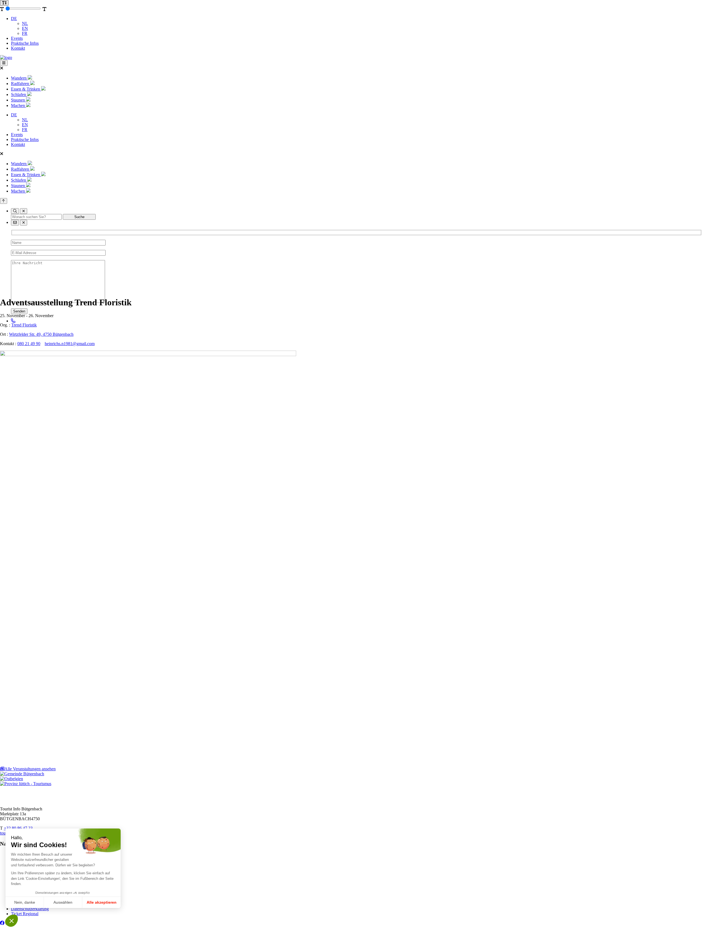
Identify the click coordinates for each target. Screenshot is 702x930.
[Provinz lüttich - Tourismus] (25, 783)
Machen (18, 105)
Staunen (18, 100)
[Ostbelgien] (11, 778)
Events (17, 38)
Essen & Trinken (26, 89)
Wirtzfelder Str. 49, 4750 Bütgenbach (41, 334)
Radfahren (20, 83)
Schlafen (19, 94)
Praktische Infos (25, 43)
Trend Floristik (24, 325)
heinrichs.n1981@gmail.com (70, 343)
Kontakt (18, 48)
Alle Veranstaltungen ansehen (30, 768)
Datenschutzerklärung (30, 908)
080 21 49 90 (28, 343)
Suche (79, 217)
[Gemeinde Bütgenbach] (22, 773)
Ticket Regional (24, 913)
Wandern (19, 78)
